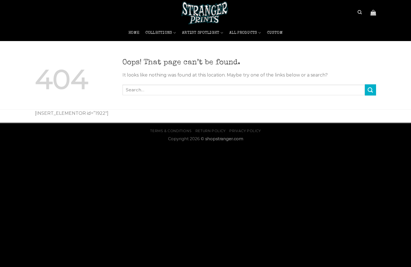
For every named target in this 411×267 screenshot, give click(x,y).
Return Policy (210, 131)
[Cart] (373, 12)
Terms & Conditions (171, 131)
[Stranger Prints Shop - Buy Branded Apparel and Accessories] (205, 12)
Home (133, 33)
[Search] (360, 12)
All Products (243, 33)
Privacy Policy (245, 131)
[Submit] (370, 89)
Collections (158, 33)
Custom (275, 33)
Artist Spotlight (200, 33)
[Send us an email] (38, 16)
